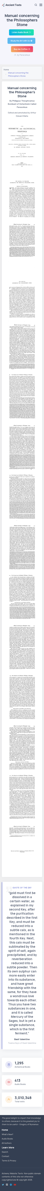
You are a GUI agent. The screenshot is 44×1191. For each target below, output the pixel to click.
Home (6, 69)
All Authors (6, 1143)
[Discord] (7, 1185)
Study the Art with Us (20, 40)
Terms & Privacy (9, 1160)
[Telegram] (11, 1185)
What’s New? (7, 1134)
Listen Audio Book (20, 32)
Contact (5, 1156)
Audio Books (7, 1138)
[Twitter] (3, 1185)
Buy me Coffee (20, 49)
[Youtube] (15, 1185)
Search (5, 1152)
